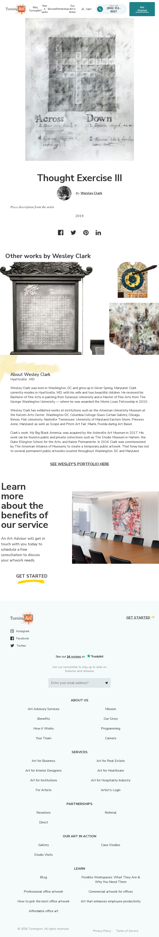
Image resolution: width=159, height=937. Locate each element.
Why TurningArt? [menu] (35, 9)
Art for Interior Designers (43, 770)
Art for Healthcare (110, 770)
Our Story (111, 718)
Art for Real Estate (110, 761)
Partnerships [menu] (62, 9)
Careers (110, 738)
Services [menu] (52, 9)
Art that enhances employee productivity (111, 901)
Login (89, 9)
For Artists (44, 790)
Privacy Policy (102, 931)
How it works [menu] (45, 9)
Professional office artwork (43, 891)
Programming (110, 728)
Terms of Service (127, 931)
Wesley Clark (91, 193)
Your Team (43, 738)
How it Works (43, 728)
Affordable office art (43, 911)
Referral (111, 812)
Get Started (142, 9)
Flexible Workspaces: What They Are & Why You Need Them (110, 879)
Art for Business (43, 761)
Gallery (43, 845)
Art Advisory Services (43, 709)
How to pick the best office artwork (43, 901)
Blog (43, 877)
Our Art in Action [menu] (72, 9)
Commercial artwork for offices (111, 891)
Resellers (43, 812)
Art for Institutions (43, 780)
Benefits (43, 718)
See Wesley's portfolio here (79, 464)
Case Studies (110, 845)
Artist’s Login (110, 790)
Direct (43, 822)
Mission (110, 709)
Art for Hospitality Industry (110, 780)
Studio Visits (43, 854)
